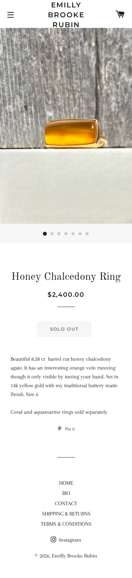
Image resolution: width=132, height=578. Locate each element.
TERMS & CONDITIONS (66, 524)
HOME (66, 483)
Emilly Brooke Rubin (66, 15)
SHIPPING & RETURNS (66, 514)
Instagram (69, 540)
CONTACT (66, 503)
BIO (66, 493)
